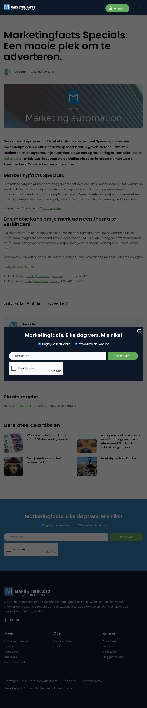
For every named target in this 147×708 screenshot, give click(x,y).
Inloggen (119, 8)
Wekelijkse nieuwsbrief (94, 344)
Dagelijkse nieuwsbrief (57, 344)
